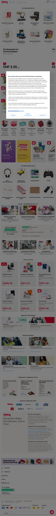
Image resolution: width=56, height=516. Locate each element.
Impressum (21, 111)
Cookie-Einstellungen (28, 114)
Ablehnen (13, 115)
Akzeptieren (43, 115)
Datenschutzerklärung (13, 111)
